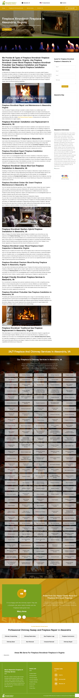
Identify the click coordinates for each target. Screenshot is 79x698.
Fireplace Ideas (11, 539)
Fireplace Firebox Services (40, 446)
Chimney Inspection (55, 375)
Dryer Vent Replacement (40, 534)
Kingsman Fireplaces (55, 482)
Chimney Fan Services (69, 414)
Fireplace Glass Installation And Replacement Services (26, 439)
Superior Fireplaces (11, 482)
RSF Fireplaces (11, 488)
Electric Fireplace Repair (55, 426)
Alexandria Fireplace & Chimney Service (59, 695)
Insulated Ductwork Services (69, 557)
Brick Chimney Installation (69, 391)
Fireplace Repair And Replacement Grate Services (26, 445)
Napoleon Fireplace (40, 488)
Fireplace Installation (54, 384)
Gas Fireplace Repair (40, 425)
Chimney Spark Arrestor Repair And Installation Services (40, 391)
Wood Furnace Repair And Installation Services (40, 432)
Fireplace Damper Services (55, 446)
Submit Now (65, 86)
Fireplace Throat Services (11, 452)
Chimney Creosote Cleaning (26, 385)
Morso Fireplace (40, 505)
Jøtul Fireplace (11, 499)
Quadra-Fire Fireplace (69, 494)
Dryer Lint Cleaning (40, 523)
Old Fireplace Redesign (55, 464)
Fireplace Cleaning (69, 375)
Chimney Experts (11, 534)
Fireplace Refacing (55, 397)
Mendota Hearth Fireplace (40, 500)
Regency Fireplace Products (69, 476)
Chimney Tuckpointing (69, 397)
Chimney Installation (69, 379)
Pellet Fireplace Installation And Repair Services (55, 476)
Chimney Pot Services (55, 414)
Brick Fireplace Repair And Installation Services (11, 563)
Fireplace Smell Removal (11, 464)
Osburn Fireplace (40, 494)
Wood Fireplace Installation (69, 426)
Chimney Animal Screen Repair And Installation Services (55, 391)
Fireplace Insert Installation (11, 518)
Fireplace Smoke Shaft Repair (26, 397)
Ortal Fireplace (55, 499)
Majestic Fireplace (55, 488)
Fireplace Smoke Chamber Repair (40, 397)
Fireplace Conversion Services (54, 551)
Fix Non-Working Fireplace (25, 391)
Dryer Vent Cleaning (69, 518)
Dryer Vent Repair (26, 534)
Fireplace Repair (40, 384)
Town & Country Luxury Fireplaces (40, 483)
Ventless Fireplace (40, 551)
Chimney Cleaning (26, 375)
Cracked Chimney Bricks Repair (69, 458)
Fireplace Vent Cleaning (55, 420)
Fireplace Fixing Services (26, 551)
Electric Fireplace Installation (26, 432)
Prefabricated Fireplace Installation (69, 432)
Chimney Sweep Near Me (40, 540)
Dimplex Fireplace (55, 494)
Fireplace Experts (69, 528)
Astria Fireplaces (69, 482)
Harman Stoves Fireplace (26, 494)
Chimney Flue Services (69, 408)
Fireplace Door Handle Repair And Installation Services (55, 439)
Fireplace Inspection (40, 403)
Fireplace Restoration (11, 391)
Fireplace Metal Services (11, 446)
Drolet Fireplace (11, 505)
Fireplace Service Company (40, 528)
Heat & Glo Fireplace (11, 494)
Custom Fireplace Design (26, 470)
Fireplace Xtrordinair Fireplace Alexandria (14, 37)
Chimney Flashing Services (11, 420)
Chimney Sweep (11, 375)
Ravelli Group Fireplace (40, 511)
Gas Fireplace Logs (69, 445)
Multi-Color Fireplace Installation (40, 476)
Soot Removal (40, 379)
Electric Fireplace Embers (55, 470)
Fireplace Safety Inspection (54, 534)
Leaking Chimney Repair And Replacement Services (26, 458)
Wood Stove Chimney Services (11, 551)
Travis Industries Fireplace (55, 505)
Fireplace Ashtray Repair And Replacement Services (69, 439)
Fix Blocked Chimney (11, 458)
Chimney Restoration (11, 403)
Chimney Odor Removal (26, 464)
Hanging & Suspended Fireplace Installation (69, 551)
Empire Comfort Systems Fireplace (11, 512)
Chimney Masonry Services (26, 420)
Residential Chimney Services (55, 452)
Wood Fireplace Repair (26, 425)
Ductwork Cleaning (55, 539)
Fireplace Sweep (40, 420)
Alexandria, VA (62, 683)
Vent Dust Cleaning (55, 523)
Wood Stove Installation (54, 545)
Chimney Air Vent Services (11, 476)
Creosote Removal (26, 379)
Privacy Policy (32, 688)
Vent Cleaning (11, 523)
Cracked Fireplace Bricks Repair (40, 563)
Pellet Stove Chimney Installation (40, 470)
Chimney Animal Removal (55, 512)
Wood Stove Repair (40, 545)
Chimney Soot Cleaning (11, 384)
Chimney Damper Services (26, 414)
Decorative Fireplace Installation (69, 534)
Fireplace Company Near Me (11, 545)
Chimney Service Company (54, 528)
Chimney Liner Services (11, 414)
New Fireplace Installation (69, 385)
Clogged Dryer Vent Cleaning (11, 528)
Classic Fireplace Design (69, 464)
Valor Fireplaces (26, 482)
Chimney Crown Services (11, 409)
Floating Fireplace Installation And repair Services (55, 563)
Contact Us (40, 8)
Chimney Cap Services (26, 408)
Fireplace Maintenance (26, 545)
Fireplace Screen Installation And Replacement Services (69, 511)
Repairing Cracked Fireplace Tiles (40, 458)
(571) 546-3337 (71, 8)
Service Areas (30, 8)
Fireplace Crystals (26, 476)
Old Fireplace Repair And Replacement (55, 403)
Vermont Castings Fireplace (69, 488)
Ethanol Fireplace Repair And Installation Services (55, 432)
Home (3, 8)
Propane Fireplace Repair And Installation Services (11, 439)
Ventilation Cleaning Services (26, 557)
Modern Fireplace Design (11, 470)
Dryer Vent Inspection (69, 523)
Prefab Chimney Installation (40, 518)
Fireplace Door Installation (40, 439)
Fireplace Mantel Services (69, 563)
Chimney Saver (69, 403)
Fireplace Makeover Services (40, 557)
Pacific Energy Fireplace (26, 500)
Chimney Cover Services (55, 409)
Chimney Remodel (55, 556)
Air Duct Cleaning (26, 523)
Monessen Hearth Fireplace (26, 505)
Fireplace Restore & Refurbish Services (26, 563)
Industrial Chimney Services (69, 452)
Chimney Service (40, 375)
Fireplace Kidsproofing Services (55, 518)
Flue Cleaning (11, 379)
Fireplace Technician (69, 539)
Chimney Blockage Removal (26, 403)
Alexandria (6, 655)
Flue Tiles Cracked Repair (40, 464)
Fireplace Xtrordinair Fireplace (69, 500)
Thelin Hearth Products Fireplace (26, 512)
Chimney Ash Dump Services (40, 414)
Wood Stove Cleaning (69, 545)
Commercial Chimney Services (40, 452)
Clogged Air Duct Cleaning (26, 528)
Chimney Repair (55, 379)
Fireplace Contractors (69, 420)
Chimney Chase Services (40, 409)
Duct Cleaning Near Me (26, 540)
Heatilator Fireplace (26, 488)
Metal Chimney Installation (11, 397)
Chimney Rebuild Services (25, 518)
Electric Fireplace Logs (26, 452)
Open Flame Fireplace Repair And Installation (11, 557)
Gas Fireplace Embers (69, 470)
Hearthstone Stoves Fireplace (69, 505)
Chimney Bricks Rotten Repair (55, 458)
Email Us (64, 2)
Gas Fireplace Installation (11, 432)
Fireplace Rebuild (11, 425)
